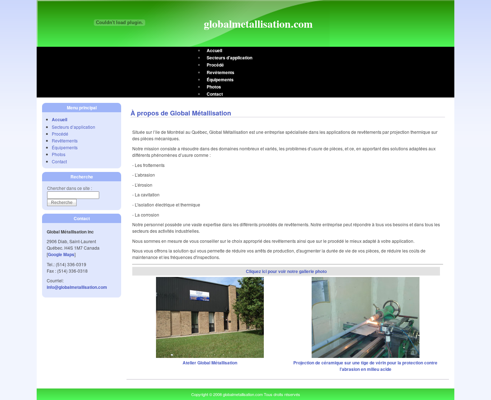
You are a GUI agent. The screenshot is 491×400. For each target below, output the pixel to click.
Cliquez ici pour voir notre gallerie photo (286, 271)
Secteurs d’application (229, 57)
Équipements (220, 79)
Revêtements (220, 72)
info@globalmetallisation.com (77, 287)
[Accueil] (119, 21)
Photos (214, 86)
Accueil (214, 50)
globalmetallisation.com (258, 23)
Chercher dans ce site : (69, 188)
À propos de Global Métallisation (180, 113)
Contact (215, 94)
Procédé (215, 65)
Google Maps (61, 254)
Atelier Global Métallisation (210, 362)
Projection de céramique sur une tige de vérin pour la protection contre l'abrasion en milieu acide (365, 365)
